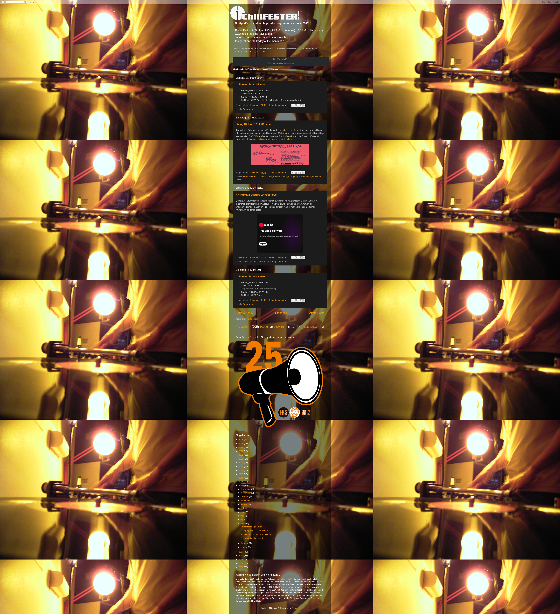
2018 (241, 470)
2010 (241, 563)
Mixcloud (274, 69)
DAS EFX (253, 136)
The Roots (282, 261)
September (246, 500)
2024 (241, 447)
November (246, 493)
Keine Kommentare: (278, 105)
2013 (241, 552)
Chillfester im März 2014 (251, 276)
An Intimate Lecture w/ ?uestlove (256, 194)
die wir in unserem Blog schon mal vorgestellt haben (267, 139)
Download (279, 327)
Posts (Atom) (253, 319)
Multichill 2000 (286, 579)
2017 (241, 474)
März (243, 523)
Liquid (284, 177)
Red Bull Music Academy (264, 261)
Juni (243, 512)
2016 (241, 478)
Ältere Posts (316, 312)
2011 (241, 559)
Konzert (276, 177)
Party (293, 327)
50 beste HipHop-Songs (311, 327)
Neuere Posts (244, 312)
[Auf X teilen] (298, 105)
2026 (241, 440)
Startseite (281, 312)
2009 (241, 567)
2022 (241, 455)
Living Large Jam (289, 130)
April (243, 520)
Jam (270, 177)
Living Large (294, 177)
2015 (241, 482)
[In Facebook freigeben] (301, 105)
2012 (241, 556)
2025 (241, 443)
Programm (248, 109)
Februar (245, 543)
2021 (241, 459)
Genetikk (263, 177)
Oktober (245, 497)
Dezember (246, 489)
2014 (241, 486)
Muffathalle (306, 177)
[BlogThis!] (295, 105)
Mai (243, 516)
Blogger (295, 608)
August (244, 504)
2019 (241, 466)
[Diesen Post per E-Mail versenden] (292, 105)
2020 (241, 463)
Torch (238, 180)
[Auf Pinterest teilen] (303, 105)
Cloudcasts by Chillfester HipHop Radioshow (250, 69)
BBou (245, 177)
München (316, 177)
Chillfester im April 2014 (250, 84)
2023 (241, 451)
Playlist (264, 327)
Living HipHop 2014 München (254, 124)
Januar (244, 547)
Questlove (247, 261)
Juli (243, 508)
